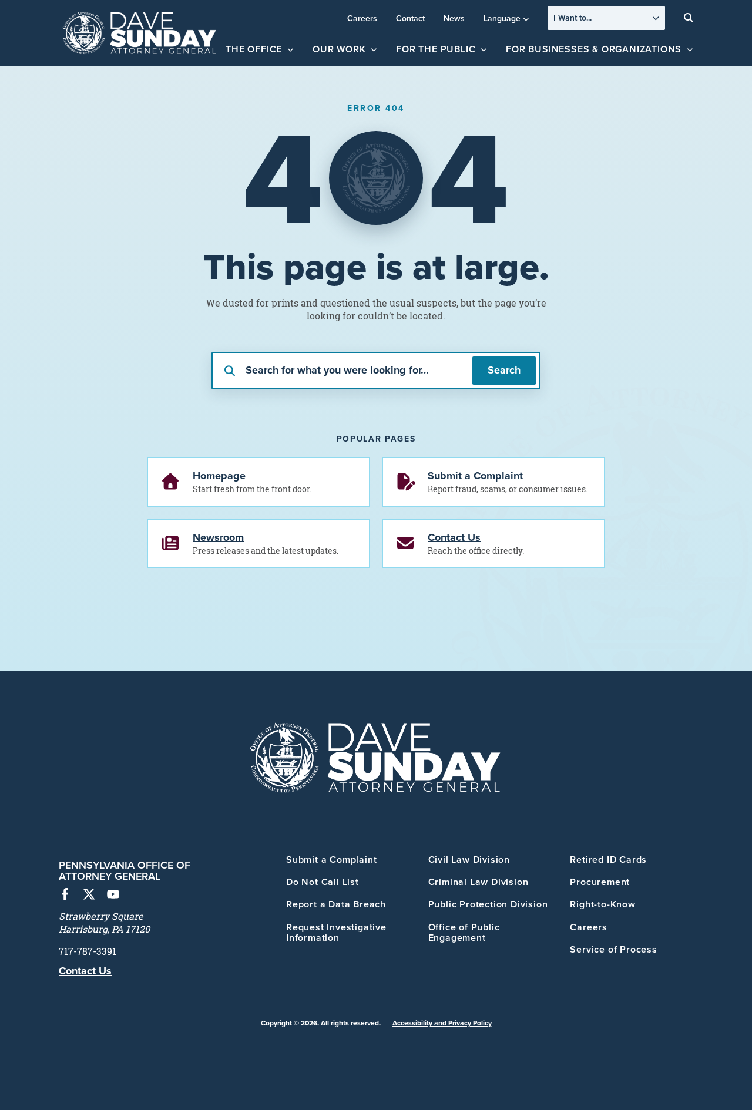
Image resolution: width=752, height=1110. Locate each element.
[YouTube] (113, 895)
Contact (410, 18)
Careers (362, 18)
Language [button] (502, 18)
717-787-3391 (87, 951)
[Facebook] (65, 895)
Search (504, 370)
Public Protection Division (488, 904)
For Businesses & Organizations (594, 49)
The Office (254, 49)
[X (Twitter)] (89, 895)
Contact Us (85, 970)
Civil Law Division (469, 859)
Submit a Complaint (331, 859)
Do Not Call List (322, 882)
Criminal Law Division (478, 882)
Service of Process (613, 949)
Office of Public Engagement (464, 932)
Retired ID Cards (608, 859)
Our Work (339, 49)
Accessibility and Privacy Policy (442, 1023)
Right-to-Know (602, 904)
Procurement (600, 882)
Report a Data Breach (336, 904)
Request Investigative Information (336, 932)
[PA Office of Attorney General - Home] (140, 33)
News (454, 18)
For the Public (435, 49)
